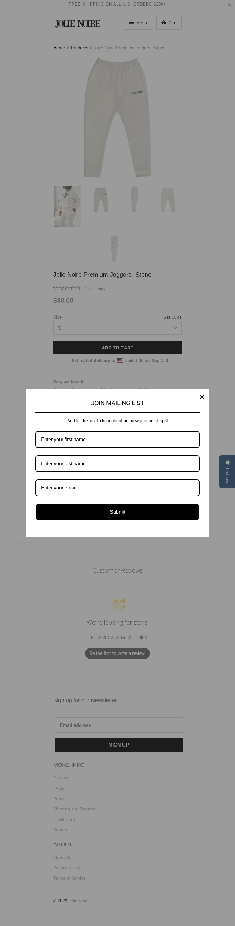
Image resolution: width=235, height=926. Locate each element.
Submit (117, 512)
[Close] (202, 396)
